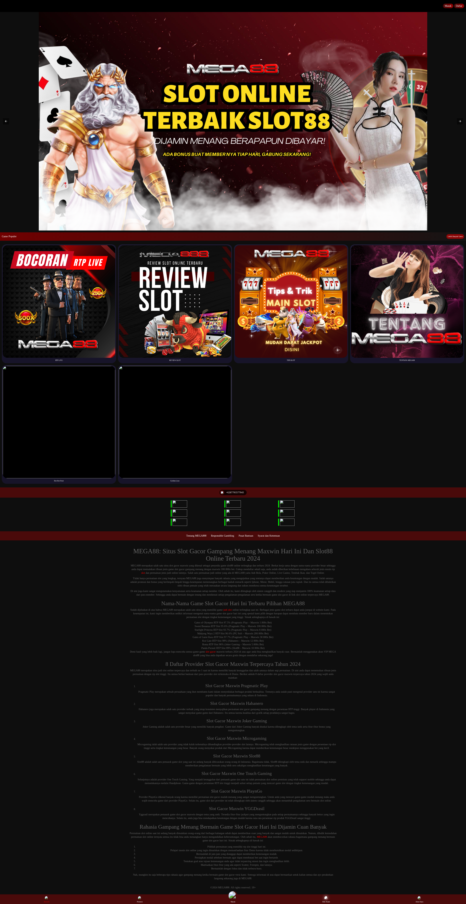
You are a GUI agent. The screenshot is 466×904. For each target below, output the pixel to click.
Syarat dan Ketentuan (269, 535)
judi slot (227, 609)
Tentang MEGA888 (196, 535)
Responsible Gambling (222, 535)
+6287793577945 (235, 492)
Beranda (47, 902)
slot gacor (211, 651)
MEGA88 (262, 837)
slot (143, 573)
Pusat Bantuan (246, 535)
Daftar (459, 6)
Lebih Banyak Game (455, 236)
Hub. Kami (326, 902)
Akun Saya (419, 902)
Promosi (140, 902)
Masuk (448, 6)
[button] (6, 121)
